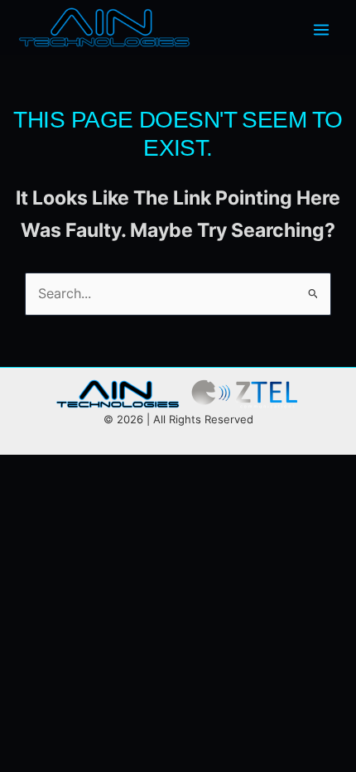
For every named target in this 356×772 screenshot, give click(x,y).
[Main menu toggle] (321, 30)
